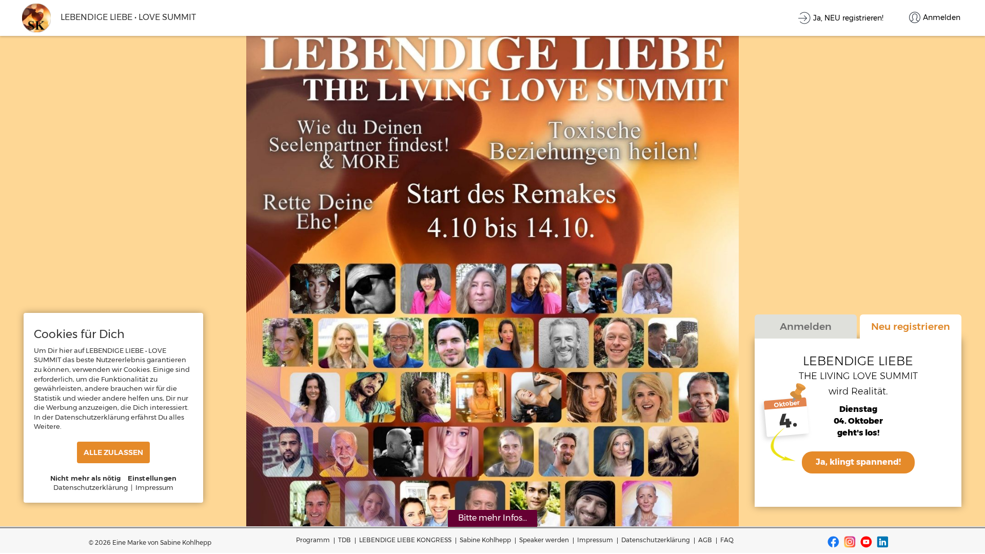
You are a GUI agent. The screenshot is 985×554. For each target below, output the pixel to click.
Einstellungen (152, 478)
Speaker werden (544, 540)
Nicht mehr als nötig (85, 478)
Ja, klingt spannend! (858, 462)
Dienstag (858, 409)
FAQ (727, 540)
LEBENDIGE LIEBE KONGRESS (405, 540)
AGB (705, 540)
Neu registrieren (910, 326)
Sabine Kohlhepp (485, 540)
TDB (344, 540)
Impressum (595, 540)
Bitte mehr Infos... (492, 518)
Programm (313, 540)
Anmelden (806, 326)
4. (788, 420)
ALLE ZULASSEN (113, 452)
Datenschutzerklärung (655, 540)
